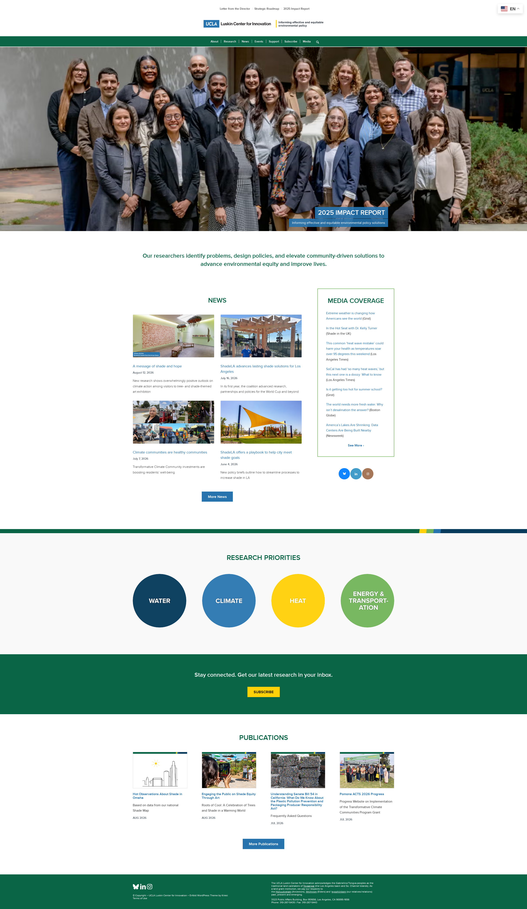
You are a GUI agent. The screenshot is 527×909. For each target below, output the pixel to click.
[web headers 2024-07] (263, 24)
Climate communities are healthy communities (170, 452)
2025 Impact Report (296, 8)
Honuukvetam (283, 891)
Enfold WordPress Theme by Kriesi (209, 895)
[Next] (523, 139)
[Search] (316, 41)
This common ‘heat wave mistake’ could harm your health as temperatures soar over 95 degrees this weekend (355, 348)
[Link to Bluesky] (344, 473)
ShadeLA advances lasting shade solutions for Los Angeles (260, 369)
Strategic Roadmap (266, 8)
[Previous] (3, 139)
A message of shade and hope (157, 366)
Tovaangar (309, 885)
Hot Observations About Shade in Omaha (157, 796)
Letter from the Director (235, 8)
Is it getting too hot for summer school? (354, 389)
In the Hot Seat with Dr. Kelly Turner (351, 328)
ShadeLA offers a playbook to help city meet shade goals (256, 455)
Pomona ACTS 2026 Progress (362, 794)
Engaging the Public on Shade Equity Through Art (229, 796)
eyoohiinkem (339, 891)
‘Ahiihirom (311, 891)
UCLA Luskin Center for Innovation (168, 895)
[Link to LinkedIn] (356, 473)
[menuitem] (214, 41)
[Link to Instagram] (367, 473)
